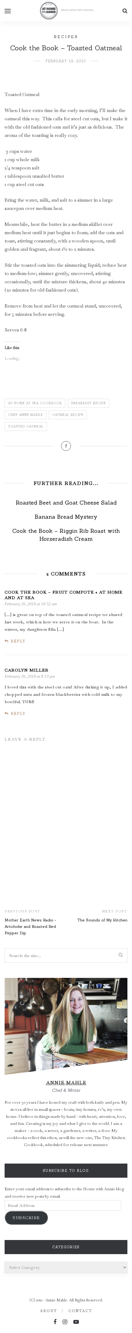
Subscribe (26, 1217)
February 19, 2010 (66, 61)
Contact (80, 1310)
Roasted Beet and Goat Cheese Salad (66, 502)
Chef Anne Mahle (25, 415)
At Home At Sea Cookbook (35, 403)
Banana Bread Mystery (66, 516)
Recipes (66, 36)
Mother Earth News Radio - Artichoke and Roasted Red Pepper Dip (30, 926)
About (48, 1310)
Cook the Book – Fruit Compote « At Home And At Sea (63, 594)
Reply (18, 641)
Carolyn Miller (27, 670)
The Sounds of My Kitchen (102, 920)
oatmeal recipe (67, 415)
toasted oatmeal (26, 426)
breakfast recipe (88, 403)
